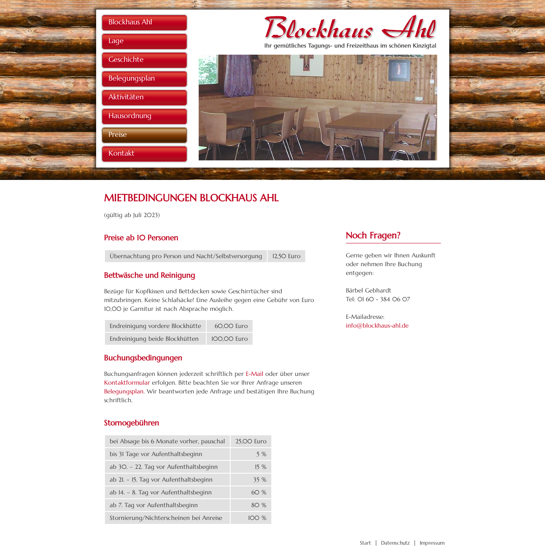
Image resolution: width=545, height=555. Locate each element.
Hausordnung (130, 115)
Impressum (432, 542)
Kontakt (121, 153)
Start (365, 542)
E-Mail (254, 373)
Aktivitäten (126, 96)
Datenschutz (395, 542)
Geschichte (126, 59)
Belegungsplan (132, 78)
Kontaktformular (127, 382)
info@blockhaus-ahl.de (377, 325)
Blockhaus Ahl (130, 21)
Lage (116, 40)
